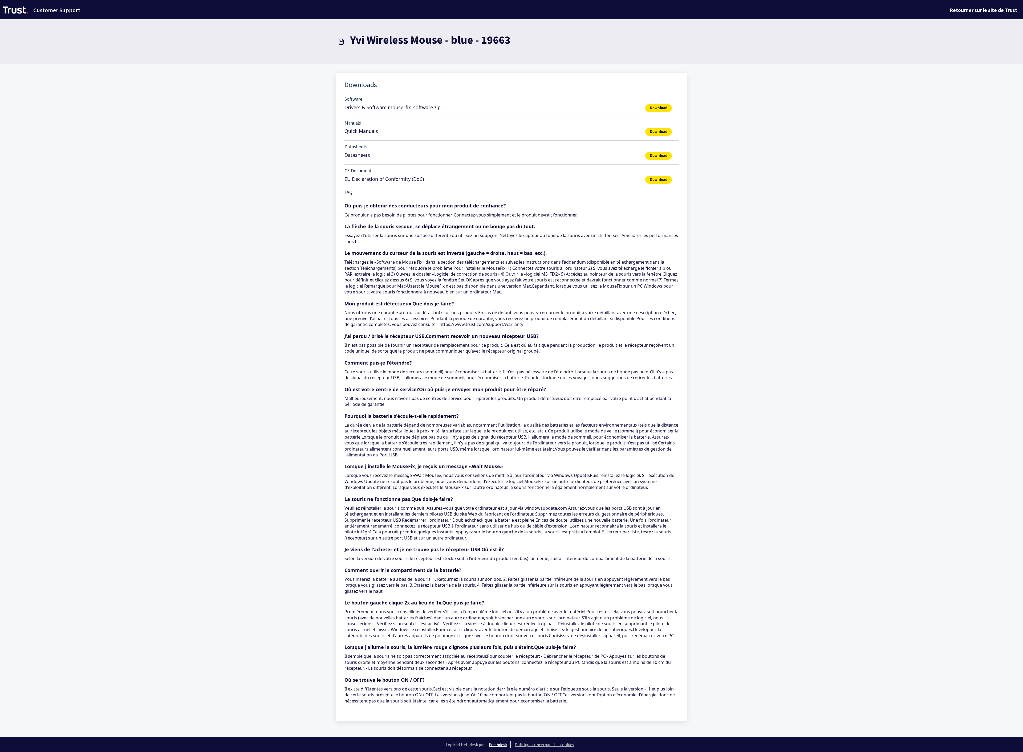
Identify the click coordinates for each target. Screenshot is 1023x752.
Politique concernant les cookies (544, 744)
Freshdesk (498, 744)
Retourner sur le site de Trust (983, 10)
